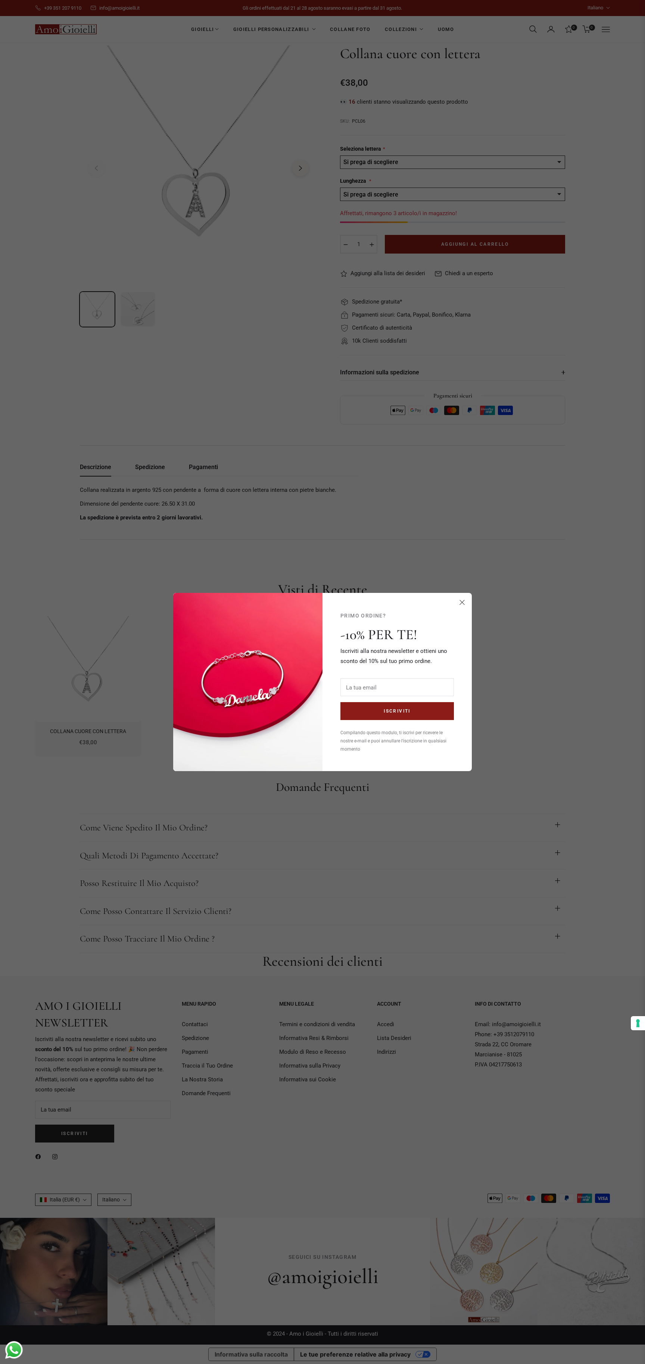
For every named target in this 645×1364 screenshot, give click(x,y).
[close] (462, 602)
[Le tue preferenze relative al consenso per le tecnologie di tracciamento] (638, 1023)
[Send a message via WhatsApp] (14, 1350)
